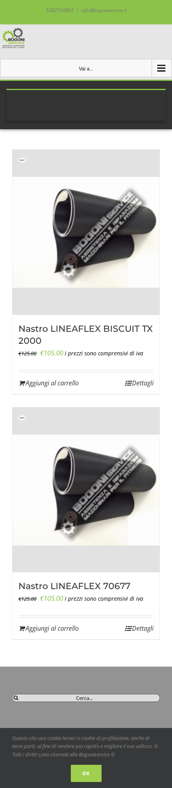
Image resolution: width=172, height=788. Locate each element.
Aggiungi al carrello (52, 383)
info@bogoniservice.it (104, 10)
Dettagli (143, 383)
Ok (86, 773)
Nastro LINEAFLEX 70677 (74, 586)
